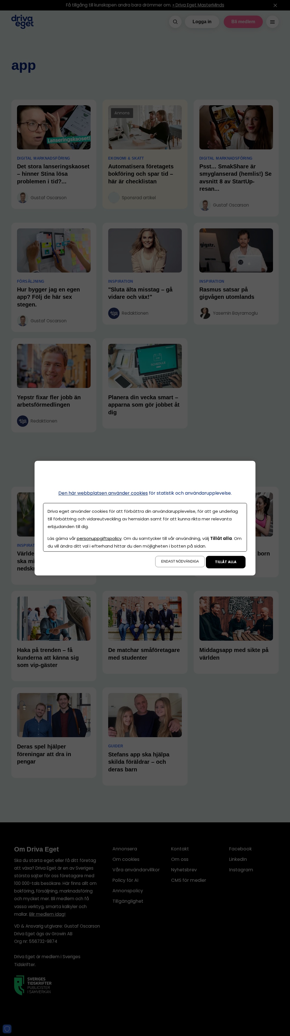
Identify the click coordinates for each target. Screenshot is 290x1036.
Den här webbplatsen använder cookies (103, 493)
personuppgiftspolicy (99, 538)
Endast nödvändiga (180, 561)
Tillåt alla (225, 561)
